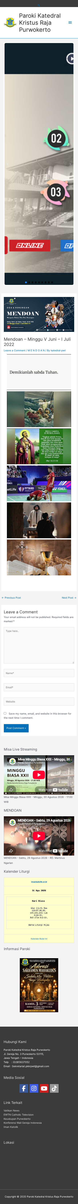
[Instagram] (34, 1088)
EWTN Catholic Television (19, 1114)
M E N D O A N (36, 350)
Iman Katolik (11, 1126)
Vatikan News (11, 1110)
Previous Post (11, 597)
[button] (7, 164)
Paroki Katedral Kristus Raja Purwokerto (40, 22)
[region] (39, 164)
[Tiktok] (54, 1088)
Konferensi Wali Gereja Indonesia (23, 1122)
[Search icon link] (39, 5)
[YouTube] (44, 1088)
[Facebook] (23, 1088)
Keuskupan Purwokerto (17, 1118)
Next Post (69, 597)
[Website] (39, 702)
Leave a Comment (14, 350)
